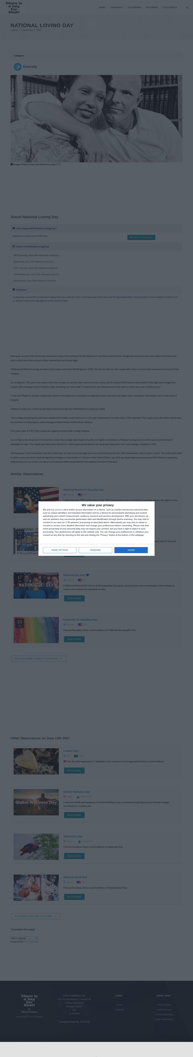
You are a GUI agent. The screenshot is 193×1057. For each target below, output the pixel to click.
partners (59, 510)
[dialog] (96, 528)
